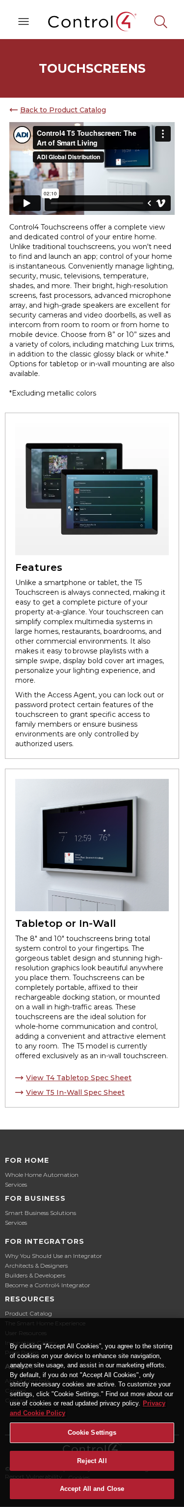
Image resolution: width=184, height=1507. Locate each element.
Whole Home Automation (42, 1174)
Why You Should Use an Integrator (53, 1255)
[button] (23, 21)
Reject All (91, 1461)
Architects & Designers (36, 1265)
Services (16, 1184)
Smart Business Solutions (40, 1212)
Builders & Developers (35, 1275)
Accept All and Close (92, 1488)
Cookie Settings (92, 1432)
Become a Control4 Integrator (47, 1285)
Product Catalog (28, 1313)
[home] (92, 21)
